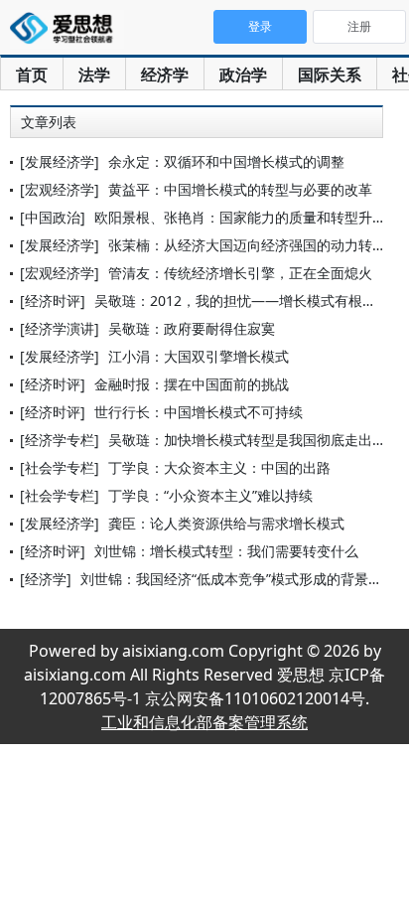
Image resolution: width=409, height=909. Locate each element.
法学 (94, 74)
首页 (32, 74)
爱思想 (67, 30)
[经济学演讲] (59, 328)
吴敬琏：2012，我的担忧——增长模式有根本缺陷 (249, 300)
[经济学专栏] (59, 439)
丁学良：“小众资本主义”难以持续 (210, 495)
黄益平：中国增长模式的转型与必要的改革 (240, 189)
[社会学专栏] (59, 467)
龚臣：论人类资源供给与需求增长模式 (226, 523)
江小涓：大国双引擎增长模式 (198, 356)
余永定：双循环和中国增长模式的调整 (226, 161)
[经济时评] (52, 300)
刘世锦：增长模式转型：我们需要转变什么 (226, 550)
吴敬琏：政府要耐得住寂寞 (191, 328)
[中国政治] (52, 217)
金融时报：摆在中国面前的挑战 (191, 384)
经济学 (165, 74)
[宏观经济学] (59, 189)
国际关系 (329, 74)
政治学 (243, 74)
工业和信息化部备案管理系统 (204, 722)
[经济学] (45, 578)
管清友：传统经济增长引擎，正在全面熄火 (240, 272)
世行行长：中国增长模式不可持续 (198, 411)
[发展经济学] (59, 161)
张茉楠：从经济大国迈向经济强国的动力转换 (247, 244)
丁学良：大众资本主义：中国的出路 (219, 467)
